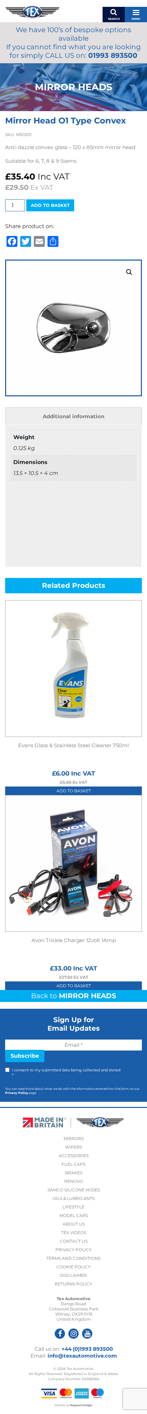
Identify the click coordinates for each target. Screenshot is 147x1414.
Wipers (73, 1147)
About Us (74, 1224)
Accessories (74, 1155)
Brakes (73, 1172)
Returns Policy (73, 1283)
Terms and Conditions (73, 1258)
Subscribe (25, 1056)
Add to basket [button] (73, 790)
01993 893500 (112, 55)
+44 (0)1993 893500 (87, 1349)
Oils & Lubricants (74, 1198)
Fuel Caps (73, 1164)
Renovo (73, 1181)
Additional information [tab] (73, 416)
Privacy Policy (16, 1093)
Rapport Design (81, 1405)
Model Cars (73, 1215)
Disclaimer (73, 1275)
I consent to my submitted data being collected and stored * (66, 1073)
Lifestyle (73, 1207)
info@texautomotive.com (82, 1355)
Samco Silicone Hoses (74, 1189)
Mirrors (74, 1138)
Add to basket (50, 205)
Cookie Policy (73, 1266)
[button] (129, 272)
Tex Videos (73, 1232)
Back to (73, 996)
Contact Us (74, 1241)
